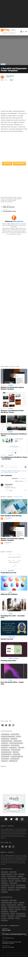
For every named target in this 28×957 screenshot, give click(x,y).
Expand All (15, 478)
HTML (15, 197)
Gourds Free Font (7, 639)
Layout (3, 198)
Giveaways (13, 747)
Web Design (12, 200)
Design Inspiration (7, 740)
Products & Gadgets (17, 756)
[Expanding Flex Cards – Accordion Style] (14, 604)
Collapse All (23, 478)
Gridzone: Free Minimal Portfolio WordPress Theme (12, 411)
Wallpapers (13, 761)
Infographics (6, 749)
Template (4, 200)
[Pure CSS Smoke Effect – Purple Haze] (14, 671)
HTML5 (20, 197)
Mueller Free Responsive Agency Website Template (12, 388)
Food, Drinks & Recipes (16, 743)
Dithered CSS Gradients (9, 594)
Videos (4, 761)
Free (10, 197)
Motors (16, 752)
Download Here (19, 163)
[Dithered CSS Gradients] (14, 583)
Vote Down (8, 490)
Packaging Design (6, 754)
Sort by (17, 481)
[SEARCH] (23, 31)
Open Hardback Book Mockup (11, 516)
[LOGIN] (21, 31)
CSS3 (6, 197)
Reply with (25, 467)
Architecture (5, 734)
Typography (15, 758)
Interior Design (16, 749)
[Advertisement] (14, 14)
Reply (10, 490)
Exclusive (5, 743)
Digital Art (18, 740)
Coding (10, 592)
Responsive (17, 198)
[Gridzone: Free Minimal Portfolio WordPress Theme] (14, 399)
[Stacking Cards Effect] (14, 649)
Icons (21, 747)
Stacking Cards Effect (8, 660)
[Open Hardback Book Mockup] (14, 506)
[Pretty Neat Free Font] (14, 561)
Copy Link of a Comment (11, 486)
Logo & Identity (6, 752)
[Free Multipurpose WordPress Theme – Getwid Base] (14, 446)
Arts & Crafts (15, 734)
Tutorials (16, 658)
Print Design (5, 756)
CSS (2, 197)
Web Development (7, 201)
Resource (10, 198)
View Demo (7, 163)
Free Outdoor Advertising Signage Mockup (14, 934)
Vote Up (6, 490)
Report (25, 490)
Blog (19, 736)
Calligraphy (5, 738)
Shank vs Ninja (6, 930)
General (4, 747)
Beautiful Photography (8, 736)
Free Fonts (11, 570)
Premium (17, 754)
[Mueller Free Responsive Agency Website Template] (14, 376)
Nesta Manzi (5, 928)
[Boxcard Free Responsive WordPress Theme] (14, 422)
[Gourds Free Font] (14, 628)
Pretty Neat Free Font (8, 573)
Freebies (10, 385)
